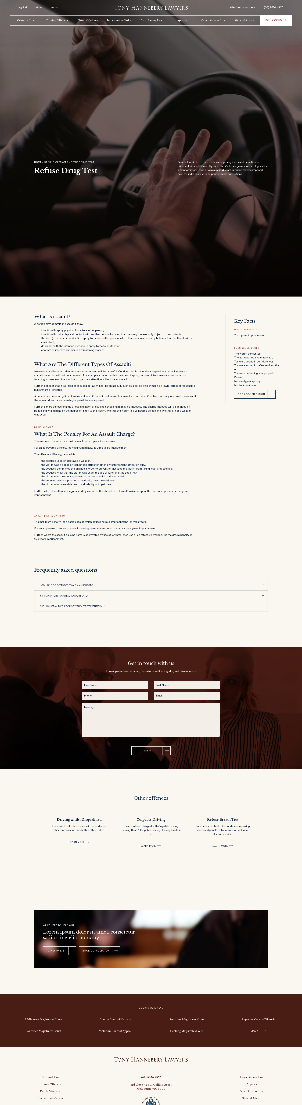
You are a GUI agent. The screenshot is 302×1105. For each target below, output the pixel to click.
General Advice (244, 20)
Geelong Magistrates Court (186, 1031)
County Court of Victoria (115, 1019)
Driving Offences (57, 20)
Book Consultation (251, 394)
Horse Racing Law (150, 20)
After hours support (242, 7)
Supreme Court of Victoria (258, 1019)
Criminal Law (26, 20)
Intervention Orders (119, 20)
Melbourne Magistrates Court (43, 1019)
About (39, 7)
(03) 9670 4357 (273, 7)
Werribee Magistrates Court (43, 1031)
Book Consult (276, 20)
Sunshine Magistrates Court (187, 1019)
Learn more (77, 842)
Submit (148, 751)
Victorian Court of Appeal (115, 1031)
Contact (54, 7)
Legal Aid (23, 7)
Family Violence (88, 20)
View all (256, 1031)
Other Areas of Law (213, 20)
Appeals (182, 20)
